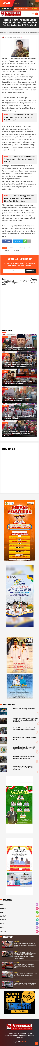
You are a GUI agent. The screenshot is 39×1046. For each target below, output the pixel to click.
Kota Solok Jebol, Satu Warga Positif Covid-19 (24, 709)
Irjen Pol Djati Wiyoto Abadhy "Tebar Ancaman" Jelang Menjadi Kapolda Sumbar (19, 159)
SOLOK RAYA (16, 251)
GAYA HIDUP (20, 248)
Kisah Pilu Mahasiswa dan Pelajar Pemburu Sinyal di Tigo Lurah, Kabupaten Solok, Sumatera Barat (25, 729)
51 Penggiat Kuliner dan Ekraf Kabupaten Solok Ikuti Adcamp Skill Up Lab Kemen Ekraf (18, 400)
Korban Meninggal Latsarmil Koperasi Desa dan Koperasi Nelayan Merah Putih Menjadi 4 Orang (19, 198)
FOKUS (11, 248)
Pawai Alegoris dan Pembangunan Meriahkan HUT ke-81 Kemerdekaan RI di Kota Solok (19, 417)
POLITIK (2, 927)
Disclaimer (31, 1036)
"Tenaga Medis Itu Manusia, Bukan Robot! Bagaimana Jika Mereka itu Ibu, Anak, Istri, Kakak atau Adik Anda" (25, 768)
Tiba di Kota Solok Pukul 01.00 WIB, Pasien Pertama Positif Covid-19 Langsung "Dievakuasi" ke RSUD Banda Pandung (25, 720)
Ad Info (30, 1034)
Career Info (19, 1038)
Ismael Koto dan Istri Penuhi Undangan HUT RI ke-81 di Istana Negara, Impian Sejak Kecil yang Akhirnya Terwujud (18, 433)
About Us (16, 1034)
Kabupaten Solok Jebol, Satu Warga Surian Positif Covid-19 (25, 738)
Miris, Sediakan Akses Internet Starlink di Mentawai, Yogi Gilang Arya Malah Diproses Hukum (19, 383)
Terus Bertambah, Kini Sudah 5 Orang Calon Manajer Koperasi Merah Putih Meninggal (19, 117)
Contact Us (23, 1034)
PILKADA (2, 924)
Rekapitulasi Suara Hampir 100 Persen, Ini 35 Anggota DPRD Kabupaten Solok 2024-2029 (24, 748)
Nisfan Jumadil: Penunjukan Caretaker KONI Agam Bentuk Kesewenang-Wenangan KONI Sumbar (19, 348)
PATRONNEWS (23, 1042)
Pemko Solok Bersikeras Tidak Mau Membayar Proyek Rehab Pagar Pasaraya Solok (24, 758)
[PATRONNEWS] (19, 1030)
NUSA (29, 248)
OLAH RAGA (3, 916)
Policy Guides (23, 1036)
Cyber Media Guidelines (11, 1036)
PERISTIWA (7, 251)
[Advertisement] (19, 308)
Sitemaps (10, 1034)
